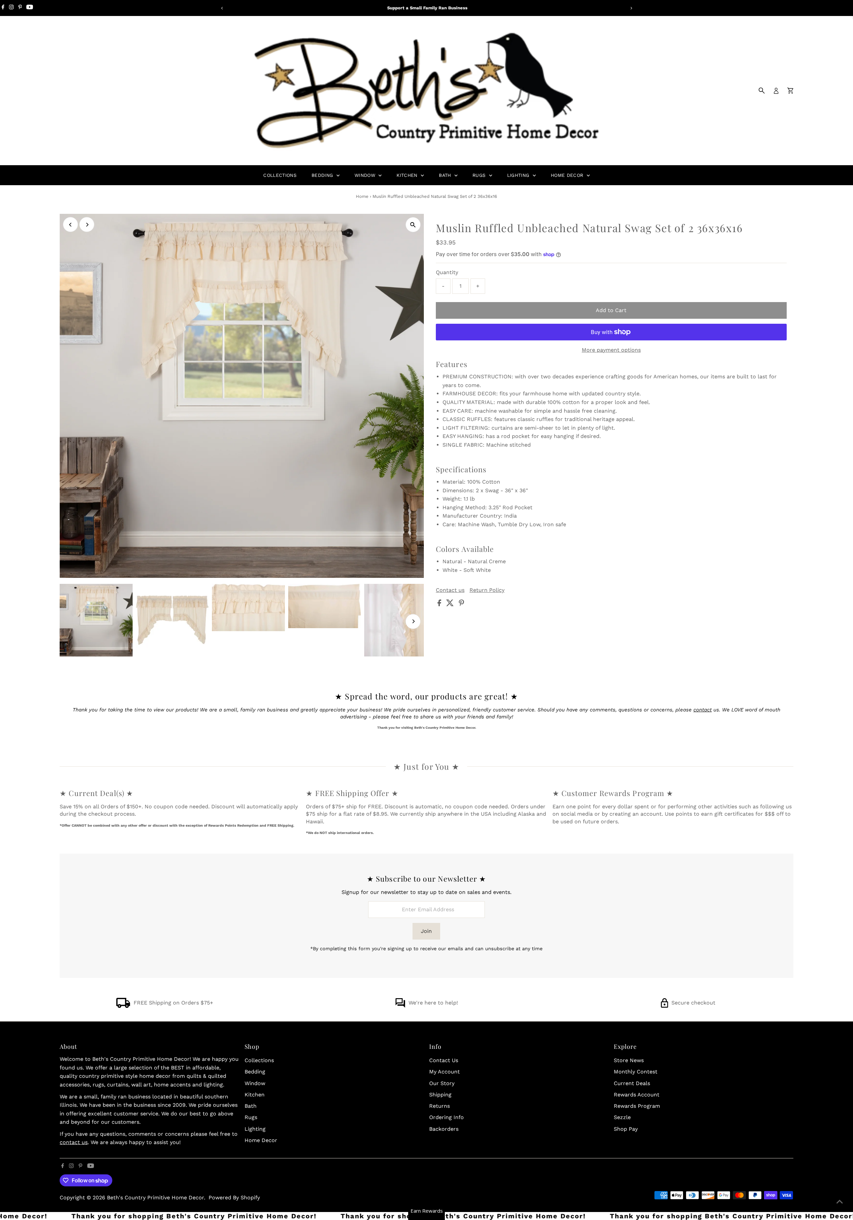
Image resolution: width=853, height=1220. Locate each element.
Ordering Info (446, 1117)
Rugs (479, 175)
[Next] (630, 8)
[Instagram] (11, 8)
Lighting (519, 175)
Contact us (450, 590)
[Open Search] (762, 91)
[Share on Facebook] (440, 604)
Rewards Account (636, 1094)
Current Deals (632, 1083)
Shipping (440, 1094)
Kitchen (408, 175)
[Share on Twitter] (450, 604)
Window (366, 175)
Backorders (443, 1129)
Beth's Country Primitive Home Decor (155, 1197)
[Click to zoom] (413, 224)
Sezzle (622, 1117)
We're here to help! (433, 1003)
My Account (444, 1071)
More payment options (611, 350)
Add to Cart (611, 310)
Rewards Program (637, 1106)
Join (426, 931)
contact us (74, 1142)
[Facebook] (3, 8)
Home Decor (568, 175)
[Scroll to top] (839, 1201)
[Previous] (222, 8)
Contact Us (443, 1060)
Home (362, 196)
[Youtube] (30, 8)
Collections (280, 175)
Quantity (447, 272)
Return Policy (486, 590)
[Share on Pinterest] (461, 604)
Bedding (323, 175)
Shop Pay (626, 1129)
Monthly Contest (635, 1071)
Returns (439, 1106)
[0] (790, 91)
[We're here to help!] (400, 1006)
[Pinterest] (20, 8)
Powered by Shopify (234, 1197)
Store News (629, 1060)
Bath (446, 175)
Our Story (441, 1083)
